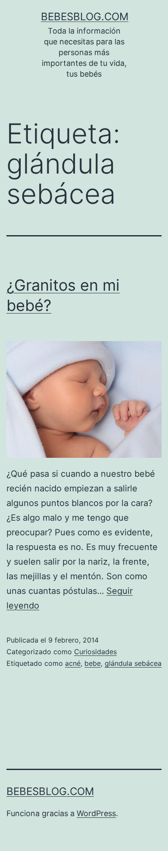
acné (73, 663)
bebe (92, 663)
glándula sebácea (133, 663)
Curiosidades (95, 651)
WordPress (96, 813)
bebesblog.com (84, 16)
